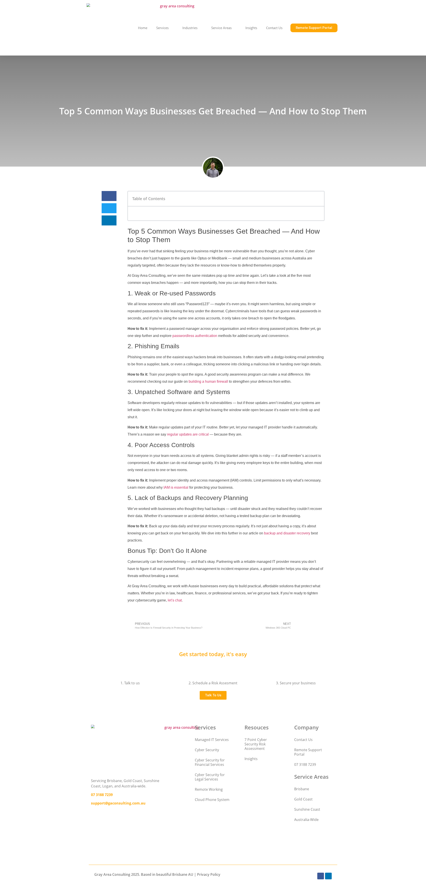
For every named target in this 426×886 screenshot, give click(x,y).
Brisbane (301, 788)
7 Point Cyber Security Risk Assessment (256, 744)
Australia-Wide (306, 819)
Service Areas (221, 28)
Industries (189, 28)
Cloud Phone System (212, 799)
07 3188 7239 (102, 794)
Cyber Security (207, 749)
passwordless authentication (194, 336)
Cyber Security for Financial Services (210, 762)
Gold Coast (303, 799)
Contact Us (274, 28)
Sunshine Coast (307, 809)
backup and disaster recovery (287, 533)
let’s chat (175, 600)
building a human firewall (208, 381)
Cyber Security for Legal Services (210, 777)
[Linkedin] (328, 876)
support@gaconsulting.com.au (118, 803)
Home (142, 28)
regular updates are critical (188, 434)
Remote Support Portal (308, 752)
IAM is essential (176, 487)
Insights (251, 28)
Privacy (203, 874)
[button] (109, 196)
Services (162, 28)
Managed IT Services (212, 739)
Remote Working (209, 789)
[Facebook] (320, 876)
